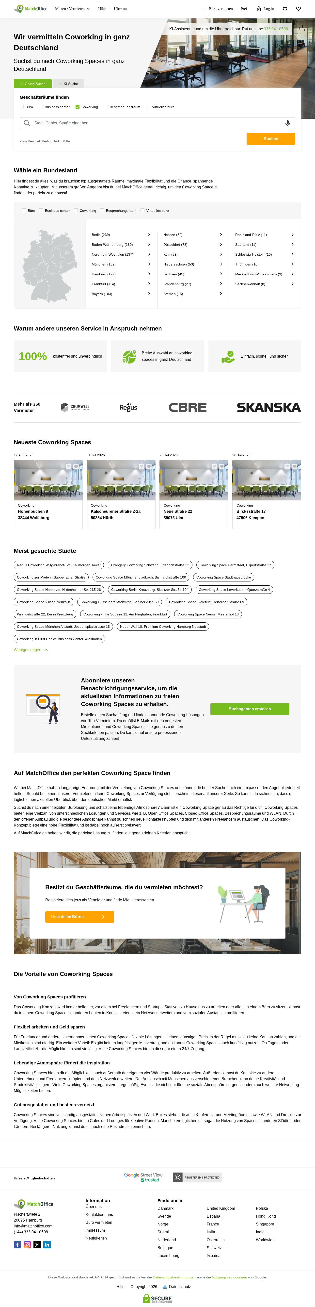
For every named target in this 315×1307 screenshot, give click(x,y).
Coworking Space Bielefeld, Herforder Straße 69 (206, 602)
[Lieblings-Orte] (298, 9)
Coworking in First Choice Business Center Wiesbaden (59, 639)
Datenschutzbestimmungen (174, 1277)
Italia (211, 1232)
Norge (163, 1224)
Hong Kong (266, 1216)
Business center (57, 211)
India (260, 1232)
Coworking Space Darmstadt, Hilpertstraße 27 (235, 565)
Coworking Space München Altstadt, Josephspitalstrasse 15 (63, 627)
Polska (262, 1208)
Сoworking (88, 211)
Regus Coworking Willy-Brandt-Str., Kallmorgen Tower (59, 565)
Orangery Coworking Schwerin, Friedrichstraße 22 (150, 565)
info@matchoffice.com (33, 1226)
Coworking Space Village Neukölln (43, 602)
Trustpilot (19, 1153)
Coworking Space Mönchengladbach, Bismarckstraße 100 (141, 577)
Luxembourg (168, 1256)
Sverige (164, 1216)
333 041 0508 (276, 29)
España (213, 1216)
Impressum (95, 1230)
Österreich (216, 1240)
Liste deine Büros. (68, 917)
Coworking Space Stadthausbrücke (223, 577)
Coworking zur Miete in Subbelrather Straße (51, 577)
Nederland (167, 1240)
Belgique (165, 1248)
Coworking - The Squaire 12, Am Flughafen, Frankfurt (125, 614)
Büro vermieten (221, 9)
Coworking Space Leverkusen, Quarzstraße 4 (234, 590)
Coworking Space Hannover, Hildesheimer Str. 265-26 (59, 590)
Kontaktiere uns (99, 1214)
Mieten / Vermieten (70, 9)
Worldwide (265, 1240)
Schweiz (214, 1248)
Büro (31, 211)
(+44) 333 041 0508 (31, 1232)
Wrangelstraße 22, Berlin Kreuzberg (45, 614)
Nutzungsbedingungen (229, 1277)
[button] (67, 466)
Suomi (163, 1232)
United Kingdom (221, 1208)
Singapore (265, 1224)
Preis (244, 9)
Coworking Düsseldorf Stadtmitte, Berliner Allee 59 (119, 602)
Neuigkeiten (96, 1238)
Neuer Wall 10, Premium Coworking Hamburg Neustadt (163, 627)
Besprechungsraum (121, 211)
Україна (213, 1256)
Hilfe (102, 9)
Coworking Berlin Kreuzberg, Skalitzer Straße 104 (150, 590)
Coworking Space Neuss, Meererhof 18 (208, 614)
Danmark (165, 1208)
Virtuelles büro (157, 211)
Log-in (269, 9)
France (213, 1224)
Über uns (121, 9)
